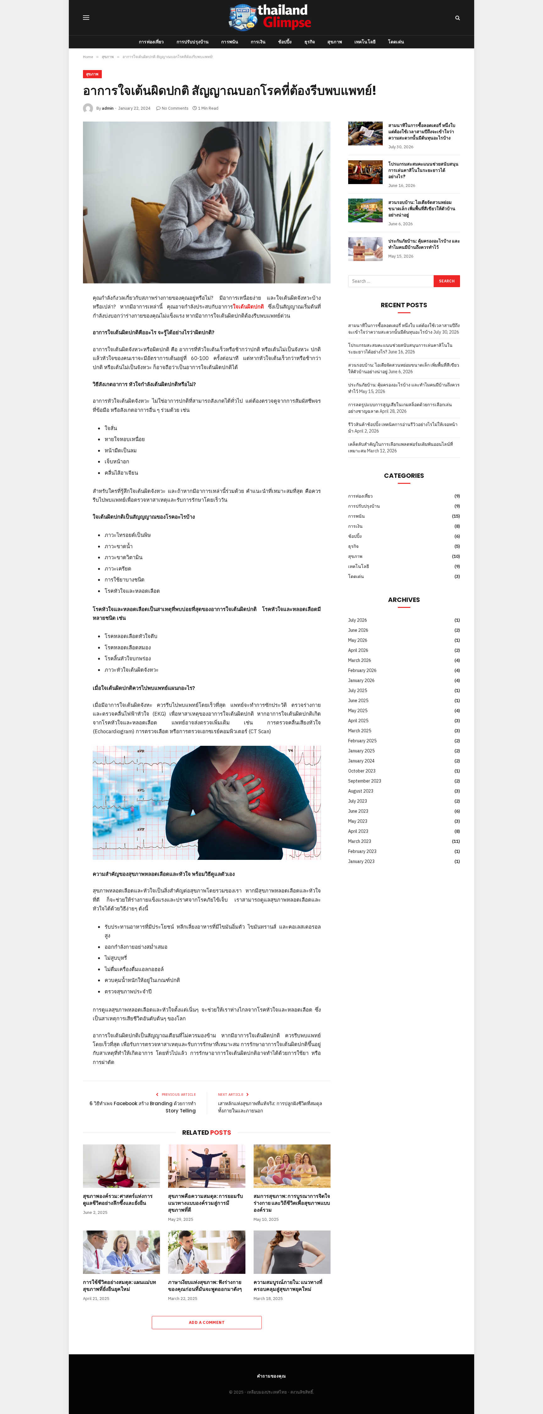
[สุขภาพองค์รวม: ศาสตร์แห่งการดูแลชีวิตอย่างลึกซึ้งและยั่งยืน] (121, 1166)
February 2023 (362, 851)
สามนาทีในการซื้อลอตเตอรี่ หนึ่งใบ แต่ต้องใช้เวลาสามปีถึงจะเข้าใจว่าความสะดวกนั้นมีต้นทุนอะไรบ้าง (421, 131)
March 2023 (359, 841)
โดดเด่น (396, 42)
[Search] (457, 18)
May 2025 (357, 710)
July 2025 (357, 690)
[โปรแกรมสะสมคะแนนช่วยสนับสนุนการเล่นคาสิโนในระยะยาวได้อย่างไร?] (365, 172)
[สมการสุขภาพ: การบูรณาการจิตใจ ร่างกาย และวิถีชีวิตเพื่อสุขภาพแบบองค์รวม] (292, 1166)
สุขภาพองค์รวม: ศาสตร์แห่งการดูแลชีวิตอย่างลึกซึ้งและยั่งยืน (118, 1200)
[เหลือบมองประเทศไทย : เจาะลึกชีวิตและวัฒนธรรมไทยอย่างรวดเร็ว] (271, 17)
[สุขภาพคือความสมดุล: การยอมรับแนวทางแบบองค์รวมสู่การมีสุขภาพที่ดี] (206, 1166)
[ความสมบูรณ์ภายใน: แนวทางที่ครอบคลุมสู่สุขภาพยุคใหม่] (292, 1252)
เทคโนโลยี (365, 42)
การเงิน (258, 42)
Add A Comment (207, 1322)
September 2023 (364, 781)
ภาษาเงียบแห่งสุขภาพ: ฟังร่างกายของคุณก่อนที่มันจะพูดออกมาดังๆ (205, 1286)
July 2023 (357, 801)
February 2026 (362, 670)
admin (107, 108)
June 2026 (358, 630)
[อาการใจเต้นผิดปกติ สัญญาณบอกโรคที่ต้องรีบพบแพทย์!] (207, 202)
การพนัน (229, 42)
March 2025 (359, 731)
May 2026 (357, 640)
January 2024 (361, 761)
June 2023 (358, 811)
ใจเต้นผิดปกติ (248, 306)
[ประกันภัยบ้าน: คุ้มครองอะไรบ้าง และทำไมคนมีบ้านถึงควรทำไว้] (365, 249)
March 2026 (359, 660)
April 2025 (358, 720)
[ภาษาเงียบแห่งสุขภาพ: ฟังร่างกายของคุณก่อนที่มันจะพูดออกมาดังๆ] (206, 1252)
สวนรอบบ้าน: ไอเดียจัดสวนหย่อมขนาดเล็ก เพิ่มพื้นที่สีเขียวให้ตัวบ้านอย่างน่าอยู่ (421, 208)
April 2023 (358, 831)
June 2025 (358, 700)
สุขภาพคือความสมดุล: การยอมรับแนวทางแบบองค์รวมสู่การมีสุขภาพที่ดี (205, 1203)
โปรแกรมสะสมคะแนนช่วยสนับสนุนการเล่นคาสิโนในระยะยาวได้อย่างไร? (423, 170)
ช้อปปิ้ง (285, 42)
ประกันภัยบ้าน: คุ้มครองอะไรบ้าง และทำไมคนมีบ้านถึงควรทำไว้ (424, 244)
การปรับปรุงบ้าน (193, 42)
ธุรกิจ (309, 42)
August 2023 (360, 791)
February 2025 (362, 741)
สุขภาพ (334, 42)
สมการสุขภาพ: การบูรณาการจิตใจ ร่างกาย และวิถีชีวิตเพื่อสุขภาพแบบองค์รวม (292, 1203)
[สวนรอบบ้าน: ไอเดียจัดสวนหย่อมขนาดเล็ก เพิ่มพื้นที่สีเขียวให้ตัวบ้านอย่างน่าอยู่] (365, 210)
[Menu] (86, 18)
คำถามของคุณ (271, 1376)
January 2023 (361, 861)
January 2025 (361, 751)
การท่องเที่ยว (151, 42)
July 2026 (357, 620)
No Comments (175, 108)
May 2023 (357, 821)
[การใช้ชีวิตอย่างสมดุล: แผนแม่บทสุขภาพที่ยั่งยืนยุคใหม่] (121, 1252)
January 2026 (361, 680)
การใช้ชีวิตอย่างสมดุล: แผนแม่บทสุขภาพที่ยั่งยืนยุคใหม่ (119, 1286)
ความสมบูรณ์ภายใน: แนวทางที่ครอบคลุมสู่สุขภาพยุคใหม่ (288, 1286)
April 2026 (358, 650)
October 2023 (362, 771)
